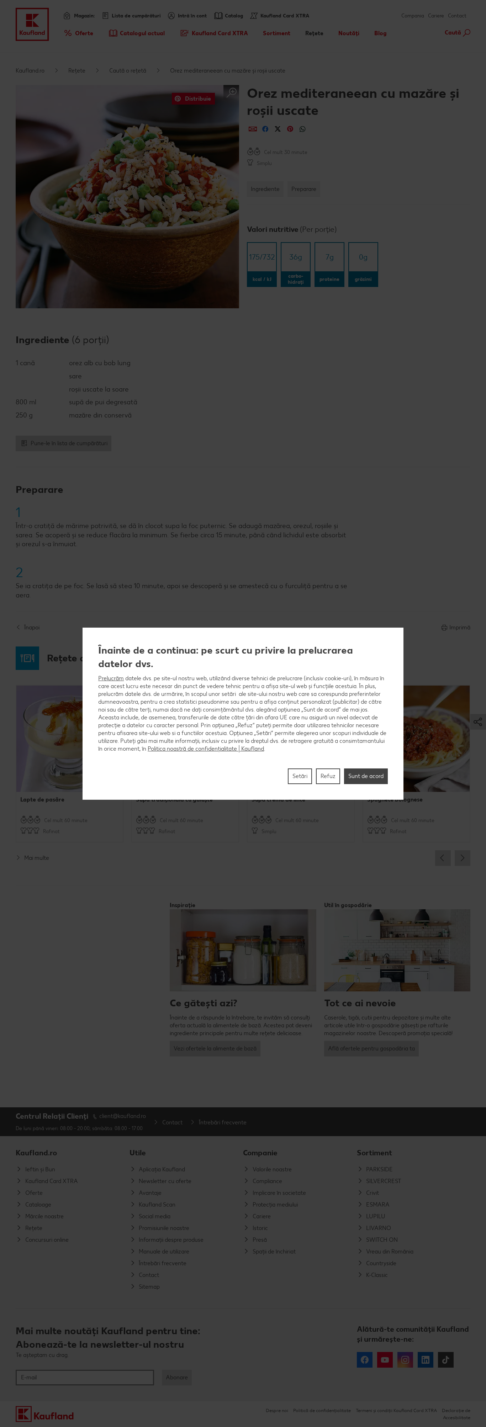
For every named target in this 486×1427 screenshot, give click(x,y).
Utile (138, 1152)
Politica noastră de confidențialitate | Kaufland (206, 748)
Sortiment (374, 1152)
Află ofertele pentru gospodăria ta (371, 1048)
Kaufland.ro (30, 70)
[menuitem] (78, 33)
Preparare (303, 189)
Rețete (76, 70)
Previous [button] (443, 858)
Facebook (365, 1360)
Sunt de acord (366, 775)
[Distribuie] (253, 129)
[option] (69, 763)
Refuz (328, 775)
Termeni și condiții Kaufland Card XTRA (396, 1410)
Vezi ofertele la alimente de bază (215, 1048)
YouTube (385, 1360)
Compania (412, 16)
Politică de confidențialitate (322, 1410)
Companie (260, 1152)
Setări (299, 775)
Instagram (405, 1360)
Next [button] (462, 858)
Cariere (436, 16)
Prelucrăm (111, 678)
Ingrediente (265, 189)
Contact (457, 16)
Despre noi (277, 1410)
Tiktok (446, 1360)
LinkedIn (425, 1360)
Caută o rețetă (127, 70)
